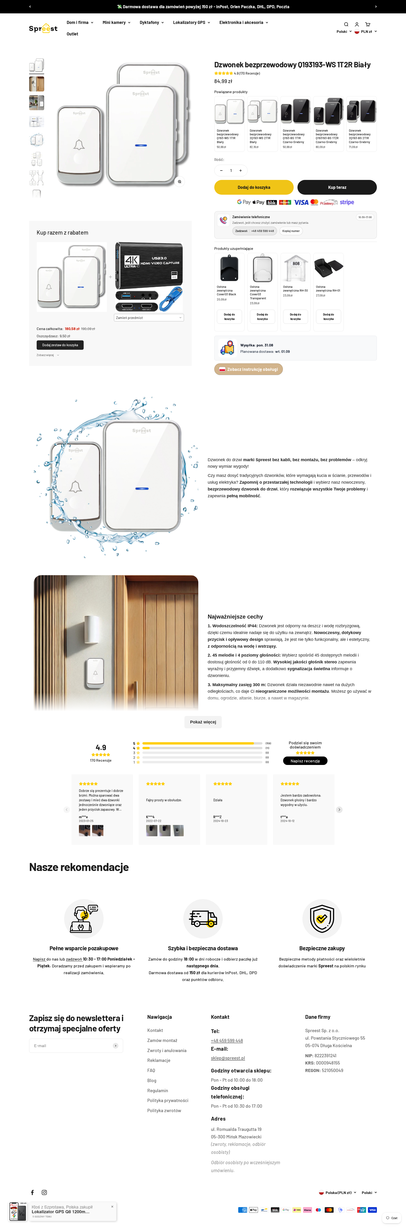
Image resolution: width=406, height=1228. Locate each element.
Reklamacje (158, 1060)
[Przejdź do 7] (36, 178)
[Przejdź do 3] (36, 103)
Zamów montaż (162, 1040)
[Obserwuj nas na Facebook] (32, 1192)
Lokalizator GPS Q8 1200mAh (61, 1211)
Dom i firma (78, 22)
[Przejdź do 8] (36, 197)
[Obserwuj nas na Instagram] (44, 1192)
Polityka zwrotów (164, 1110)
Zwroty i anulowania (167, 1050)
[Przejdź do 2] (36, 84)
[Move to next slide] (339, 809)
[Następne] (376, 6)
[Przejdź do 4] (36, 122)
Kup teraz (337, 187)
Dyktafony (149, 22)
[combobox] (149, 317)
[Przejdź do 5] (36, 141)
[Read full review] (102, 809)
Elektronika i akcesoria (241, 22)
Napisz (39, 959)
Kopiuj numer (291, 231)
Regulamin (157, 1090)
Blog (151, 1080)
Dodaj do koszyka (229, 316)
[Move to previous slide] (66, 809)
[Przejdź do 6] (36, 160)
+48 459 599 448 (227, 1040)
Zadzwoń (254, 231)
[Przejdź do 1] (36, 66)
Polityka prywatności (167, 1100)
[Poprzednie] (30, 6)
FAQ (151, 1070)
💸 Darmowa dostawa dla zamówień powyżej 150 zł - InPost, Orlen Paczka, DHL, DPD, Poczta (203, 6)
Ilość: (219, 159)
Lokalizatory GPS (189, 22)
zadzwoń (74, 959)
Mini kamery (114, 22)
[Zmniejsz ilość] (221, 170)
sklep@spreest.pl (228, 1058)
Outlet (72, 33)
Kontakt (155, 1030)
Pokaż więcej (203, 722)
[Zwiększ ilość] (240, 170)
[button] (84, 830)
